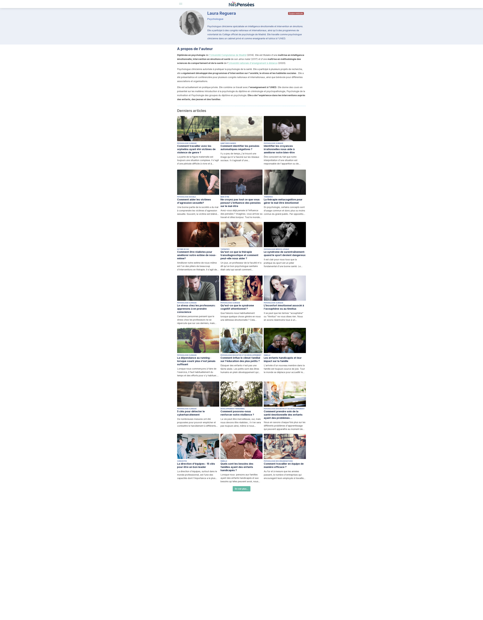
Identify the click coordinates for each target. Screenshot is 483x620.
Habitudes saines (228, 143)
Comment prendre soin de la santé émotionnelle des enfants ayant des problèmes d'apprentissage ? (283, 415)
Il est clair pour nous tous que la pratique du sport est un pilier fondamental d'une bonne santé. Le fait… (282, 263)
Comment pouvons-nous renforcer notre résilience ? (237, 413)
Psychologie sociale (186, 197)
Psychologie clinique (187, 143)
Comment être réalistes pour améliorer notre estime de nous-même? (196, 255)
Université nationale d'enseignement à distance (252, 63)
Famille (267, 355)
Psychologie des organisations (278, 461)
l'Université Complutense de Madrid (227, 55)
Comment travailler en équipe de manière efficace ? (284, 465)
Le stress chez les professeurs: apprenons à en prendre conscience (196, 309)
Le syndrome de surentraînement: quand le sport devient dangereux (285, 253)
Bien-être (224, 197)
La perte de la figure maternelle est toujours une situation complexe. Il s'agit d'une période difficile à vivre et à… (198, 160)
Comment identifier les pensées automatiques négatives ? (239, 147)
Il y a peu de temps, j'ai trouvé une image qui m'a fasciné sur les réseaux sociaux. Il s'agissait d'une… (239, 157)
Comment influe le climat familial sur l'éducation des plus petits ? (240, 359)
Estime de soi (183, 249)
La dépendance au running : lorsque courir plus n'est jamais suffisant (196, 361)
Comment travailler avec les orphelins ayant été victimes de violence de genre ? (196, 149)
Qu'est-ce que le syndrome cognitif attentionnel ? (237, 307)
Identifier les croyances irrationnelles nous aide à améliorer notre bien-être (279, 149)
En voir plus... (241, 489)
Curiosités (182, 461)
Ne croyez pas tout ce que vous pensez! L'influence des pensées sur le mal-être (240, 203)
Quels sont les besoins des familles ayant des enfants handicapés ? (236, 467)
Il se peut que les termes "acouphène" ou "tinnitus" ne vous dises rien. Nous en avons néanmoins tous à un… (283, 316)
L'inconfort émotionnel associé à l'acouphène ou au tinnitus (284, 307)
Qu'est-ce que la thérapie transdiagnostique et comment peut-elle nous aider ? (239, 255)
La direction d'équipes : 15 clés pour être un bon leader (196, 465)
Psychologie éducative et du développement (240, 355)
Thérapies (268, 197)
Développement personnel (232, 409)
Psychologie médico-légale (276, 249)
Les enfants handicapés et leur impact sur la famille (283, 359)
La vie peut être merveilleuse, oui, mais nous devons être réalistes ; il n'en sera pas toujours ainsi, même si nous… (240, 422)
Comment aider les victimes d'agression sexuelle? (194, 201)
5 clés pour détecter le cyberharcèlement (191, 413)
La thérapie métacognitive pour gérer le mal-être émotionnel (283, 201)
